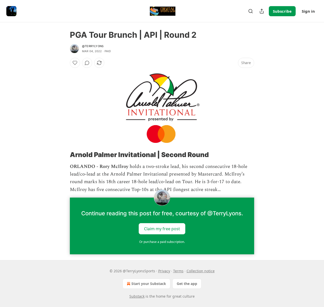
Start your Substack (148, 283)
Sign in (308, 11)
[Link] (63, 155)
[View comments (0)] (87, 63)
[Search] (251, 11)
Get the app (187, 283)
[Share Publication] (262, 11)
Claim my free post (162, 229)
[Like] (75, 63)
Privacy (164, 270)
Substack (137, 296)
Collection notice (201, 270)
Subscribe (282, 11)
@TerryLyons (93, 46)
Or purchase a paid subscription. (162, 242)
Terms (178, 270)
